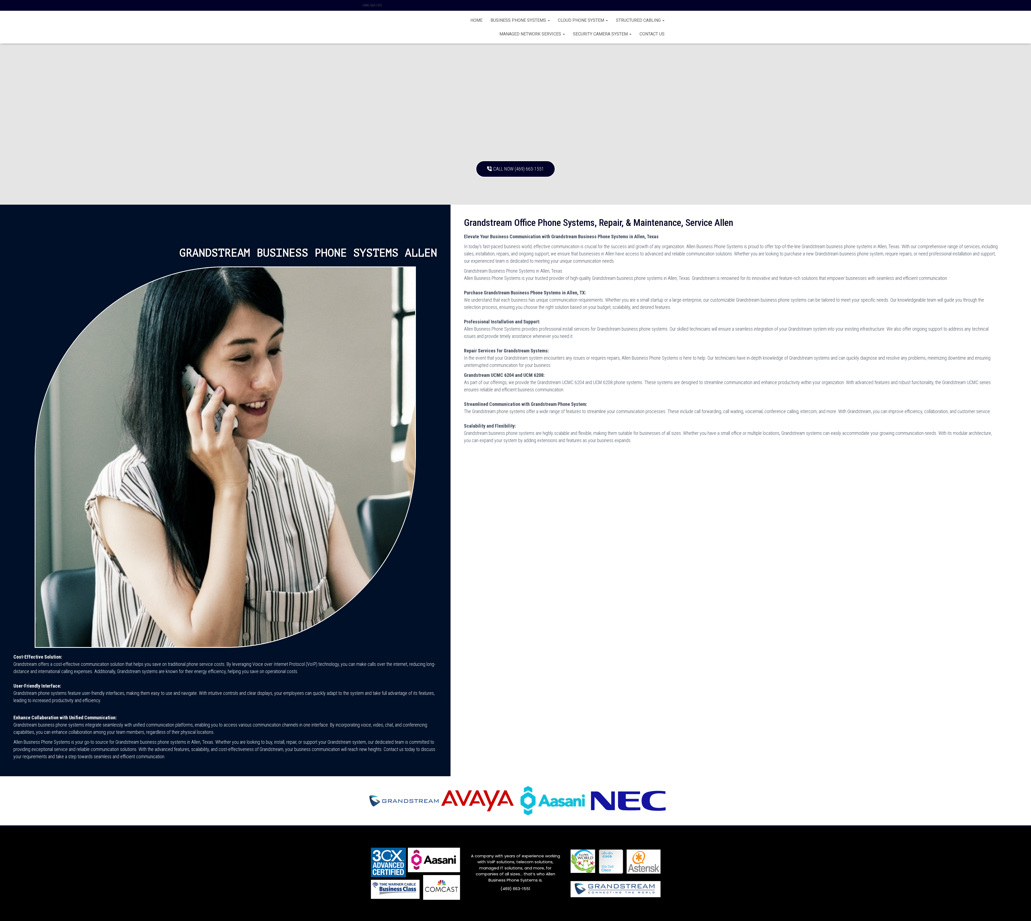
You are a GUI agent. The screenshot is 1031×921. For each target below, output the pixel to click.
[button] (548, 20)
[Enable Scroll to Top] (1020, 910)
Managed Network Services (530, 34)
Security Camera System (601, 34)
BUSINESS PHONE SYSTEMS (519, 20)
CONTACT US (652, 34)
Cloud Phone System (581, 20)
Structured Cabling (639, 20)
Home (476, 20)
